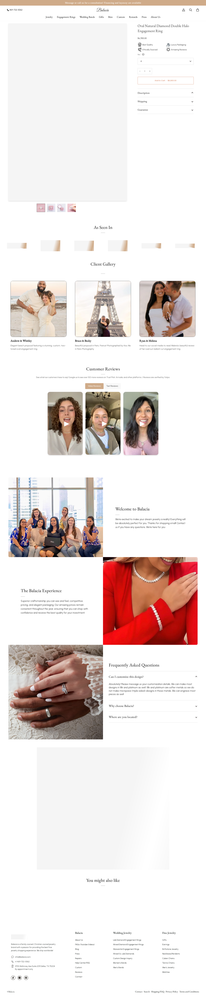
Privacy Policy (172, 991)
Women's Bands (120, 963)
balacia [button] (79, 933)
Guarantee (143, 109)
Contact (78, 977)
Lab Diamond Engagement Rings (127, 940)
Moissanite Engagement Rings (126, 949)
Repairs (78, 958)
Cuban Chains (168, 958)
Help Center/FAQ (82, 963)
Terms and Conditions (189, 991)
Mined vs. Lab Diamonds (123, 954)
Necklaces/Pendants (171, 954)
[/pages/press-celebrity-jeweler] (17, 246)
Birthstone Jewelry (170, 949)
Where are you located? (123, 717)
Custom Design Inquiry (122, 958)
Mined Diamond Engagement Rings (128, 944)
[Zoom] (13, 195)
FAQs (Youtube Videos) (85, 944)
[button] (49, 16)
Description (144, 92)
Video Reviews (94, 386)
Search (147, 991)
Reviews (78, 972)
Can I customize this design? (126, 677)
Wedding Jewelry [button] (122, 933)
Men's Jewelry (168, 967)
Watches (166, 972)
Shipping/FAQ (157, 991)
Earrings (165, 944)
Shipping (142, 101)
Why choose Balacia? (121, 706)
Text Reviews (112, 386)
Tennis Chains (168, 963)
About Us (79, 940)
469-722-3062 (16, 10)
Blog (77, 949)
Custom (78, 967)
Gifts (164, 940)
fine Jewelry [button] (169, 933)
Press (77, 954)
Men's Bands (118, 967)
